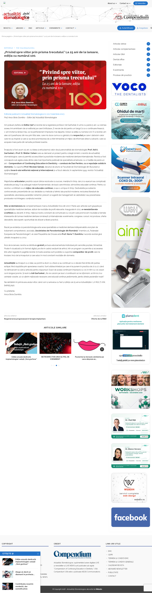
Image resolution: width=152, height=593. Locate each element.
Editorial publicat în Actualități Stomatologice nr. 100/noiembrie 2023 (34, 114)
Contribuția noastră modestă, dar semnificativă (24, 586)
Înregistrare (143, 28)
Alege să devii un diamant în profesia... (25, 573)
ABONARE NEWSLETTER (117, 569)
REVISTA (7, 28)
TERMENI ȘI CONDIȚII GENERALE (120, 562)
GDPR (110, 555)
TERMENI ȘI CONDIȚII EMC (118, 558)
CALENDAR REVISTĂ (116, 565)
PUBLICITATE (113, 572)
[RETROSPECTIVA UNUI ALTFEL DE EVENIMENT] (55, 343)
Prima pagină (7, 36)
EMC (30, 28)
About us (111, 3)
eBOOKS (19, 28)
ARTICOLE (40, 28)
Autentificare (127, 28)
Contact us (124, 3)
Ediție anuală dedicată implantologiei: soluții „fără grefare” (25, 561)
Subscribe (141, 3)
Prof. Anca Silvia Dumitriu (25, 48)
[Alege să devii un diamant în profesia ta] (7, 574)
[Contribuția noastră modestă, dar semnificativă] (7, 586)
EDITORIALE (8, 48)
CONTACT (70, 28)
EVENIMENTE (55, 28)
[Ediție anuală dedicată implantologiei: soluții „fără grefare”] (21, 343)
